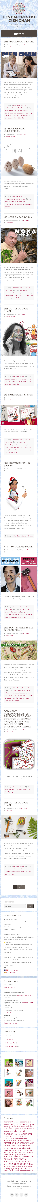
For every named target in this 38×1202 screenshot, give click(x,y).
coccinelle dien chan (11, 201)
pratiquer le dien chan (12, 698)
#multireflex (8, 445)
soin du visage (24, 698)
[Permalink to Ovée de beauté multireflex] (19, 159)
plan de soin (15, 1161)
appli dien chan (10, 789)
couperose (23, 609)
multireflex (23, 45)
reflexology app (25, 115)
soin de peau (28, 614)
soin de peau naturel (14, 1166)
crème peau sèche (8, 1131)
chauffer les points (25, 290)
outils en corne (9, 874)
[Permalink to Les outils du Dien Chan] (19, 338)
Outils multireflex (18, 288)
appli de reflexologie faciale (13, 110)
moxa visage (9, 295)
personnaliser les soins (12, 115)
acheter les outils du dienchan (14, 869)
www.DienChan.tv (27, 1002)
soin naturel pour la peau (23, 1168)
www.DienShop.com (10, 1013)
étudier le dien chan (15, 450)
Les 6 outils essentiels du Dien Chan (18, 629)
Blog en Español (11, 972)
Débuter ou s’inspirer (18, 394)
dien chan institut (19, 447)
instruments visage (25, 379)
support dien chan (16, 792)
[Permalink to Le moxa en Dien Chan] (19, 245)
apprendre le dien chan (12, 1126)
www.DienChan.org (10, 987)
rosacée (18, 612)
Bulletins (7, 1036)
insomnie (14, 1152)
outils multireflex (14, 384)
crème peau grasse (29, 1128)
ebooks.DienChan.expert (11, 1023)
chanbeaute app (17, 113)
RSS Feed (19, 1188)
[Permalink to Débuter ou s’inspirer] (19, 415)
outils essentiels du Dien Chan (14, 695)
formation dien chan (14, 1142)
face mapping (26, 450)
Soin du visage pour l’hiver (17, 464)
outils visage (28, 695)
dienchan (24, 293)
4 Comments (9, 552)
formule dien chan (15, 1150)
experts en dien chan (19, 1140)
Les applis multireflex (18, 41)
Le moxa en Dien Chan (18, 217)
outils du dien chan (18, 298)
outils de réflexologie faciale (13, 381)
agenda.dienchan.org (24, 995)
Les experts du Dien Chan (19, 19)
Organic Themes (26, 1186)
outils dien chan (26, 871)
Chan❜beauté (17, 105)
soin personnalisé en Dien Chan (15, 118)
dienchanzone (17, 690)
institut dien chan (23, 1152)
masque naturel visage (18, 1154)
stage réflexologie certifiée (12, 1170)
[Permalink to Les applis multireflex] (19, 65)
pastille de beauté (19, 204)
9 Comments (9, 222)
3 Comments (9, 471)
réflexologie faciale (19, 1164)
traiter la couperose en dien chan (15, 617)
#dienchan (23, 442)
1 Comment (9, 810)
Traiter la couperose (18, 546)
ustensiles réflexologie (12, 700)
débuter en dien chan (19, 445)
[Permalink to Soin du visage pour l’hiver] (19, 493)
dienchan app (27, 113)
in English (16, 970)
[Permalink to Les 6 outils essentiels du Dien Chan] (19, 650)
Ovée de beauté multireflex (14, 130)
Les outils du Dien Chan (16, 310)
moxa (29, 293)
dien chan (8, 379)
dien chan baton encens (12, 293)
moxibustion (18, 295)
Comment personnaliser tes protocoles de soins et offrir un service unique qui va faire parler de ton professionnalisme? (17, 719)
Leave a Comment (11, 47)
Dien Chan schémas (14, 1139)
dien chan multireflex (18, 1137)
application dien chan (15, 1124)
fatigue (28, 1140)
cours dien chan (18, 1128)
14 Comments (9, 635)
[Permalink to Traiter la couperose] (19, 574)
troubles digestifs (27, 1170)
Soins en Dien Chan (18, 108)
